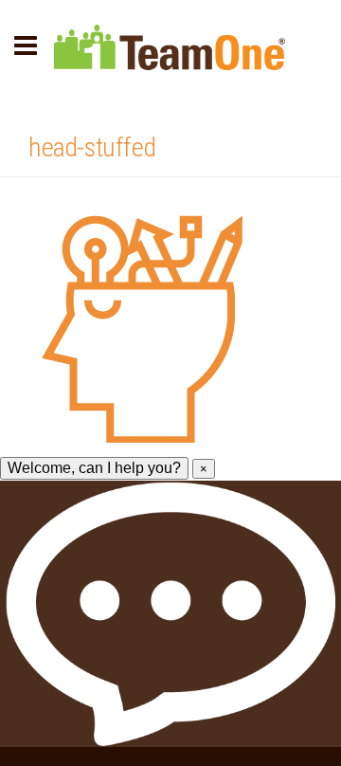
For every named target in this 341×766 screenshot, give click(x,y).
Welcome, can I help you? (94, 468)
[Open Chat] (170, 614)
